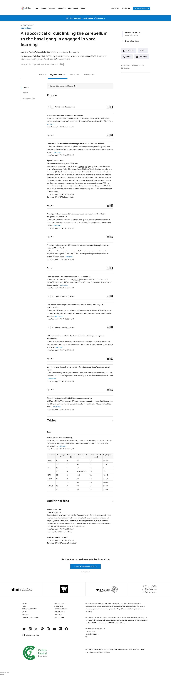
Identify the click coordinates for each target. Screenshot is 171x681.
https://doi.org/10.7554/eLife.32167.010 (60, 319)
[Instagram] (48, 629)
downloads (138, 65)
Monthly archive (60, 609)
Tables (25, 93)
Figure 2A (85, 220)
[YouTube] (54, 629)
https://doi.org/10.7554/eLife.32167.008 (60, 259)
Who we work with (29, 609)
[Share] (3, 672)
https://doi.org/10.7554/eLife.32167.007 (60, 228)
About (83, 8)
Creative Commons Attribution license (128, 649)
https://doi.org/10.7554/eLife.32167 (45, 64)
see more (50, 124)
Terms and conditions (30, 617)
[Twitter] (36, 629)
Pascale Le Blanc (44, 52)
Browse (52, 8)
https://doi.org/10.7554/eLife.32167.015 (60, 350)
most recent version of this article (90, 18)
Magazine (61, 8)
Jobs (24, 606)
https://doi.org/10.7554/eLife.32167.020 (60, 409)
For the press (59, 612)
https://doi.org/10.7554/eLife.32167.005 (60, 155)
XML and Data (59, 617)
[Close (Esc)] (1, 672)
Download (130, 50)
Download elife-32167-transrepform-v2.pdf (61, 543)
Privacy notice (85, 572)
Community (73, 8)
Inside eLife (58, 606)
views (125, 65)
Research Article (27, 25)
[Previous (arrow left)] (1, 674)
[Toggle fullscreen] (6, 672)
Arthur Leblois (73, 52)
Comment (143, 57)
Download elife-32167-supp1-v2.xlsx (59, 532)
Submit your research (141, 9)
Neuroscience (26, 28)
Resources (58, 614)
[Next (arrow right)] (3, 674)
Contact (25, 614)
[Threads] (60, 629)
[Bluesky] (24, 629)
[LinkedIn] (30, 629)
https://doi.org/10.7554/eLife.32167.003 (60, 127)
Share (128, 56)
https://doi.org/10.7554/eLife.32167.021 (60, 529)
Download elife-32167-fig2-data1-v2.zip (60, 197)
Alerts (124, 8)
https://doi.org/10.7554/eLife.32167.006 (60, 194)
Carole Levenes (59, 52)
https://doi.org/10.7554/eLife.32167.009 (60, 288)
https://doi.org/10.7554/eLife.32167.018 (60, 381)
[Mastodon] (42, 629)
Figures (57, 74)
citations (125, 68)
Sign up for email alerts (85, 566)
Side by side (89, 74)
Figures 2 (103, 147)
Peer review (75, 74)
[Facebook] (66, 629)
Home (43, 8)
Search (113, 8)
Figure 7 (58, 512)
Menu (37, 8)
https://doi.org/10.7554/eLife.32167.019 (60, 449)
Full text (42, 74)
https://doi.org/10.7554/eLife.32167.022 (60, 540)
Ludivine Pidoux (28, 52)
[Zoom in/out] (8, 672)
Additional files (29, 98)
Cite (144, 50)
